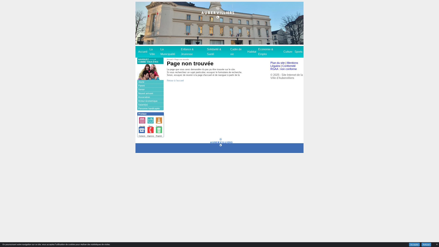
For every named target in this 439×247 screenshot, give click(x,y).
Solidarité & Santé (214, 52)
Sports (298, 51)
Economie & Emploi (265, 52)
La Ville (152, 52)
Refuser (426, 245)
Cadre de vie (236, 52)
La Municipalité (168, 52)
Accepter (414, 245)
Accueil (142, 51)
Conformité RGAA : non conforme (283, 67)
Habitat (251, 51)
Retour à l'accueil (175, 80)
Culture (287, 51)
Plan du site (277, 62)
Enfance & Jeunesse (187, 52)
